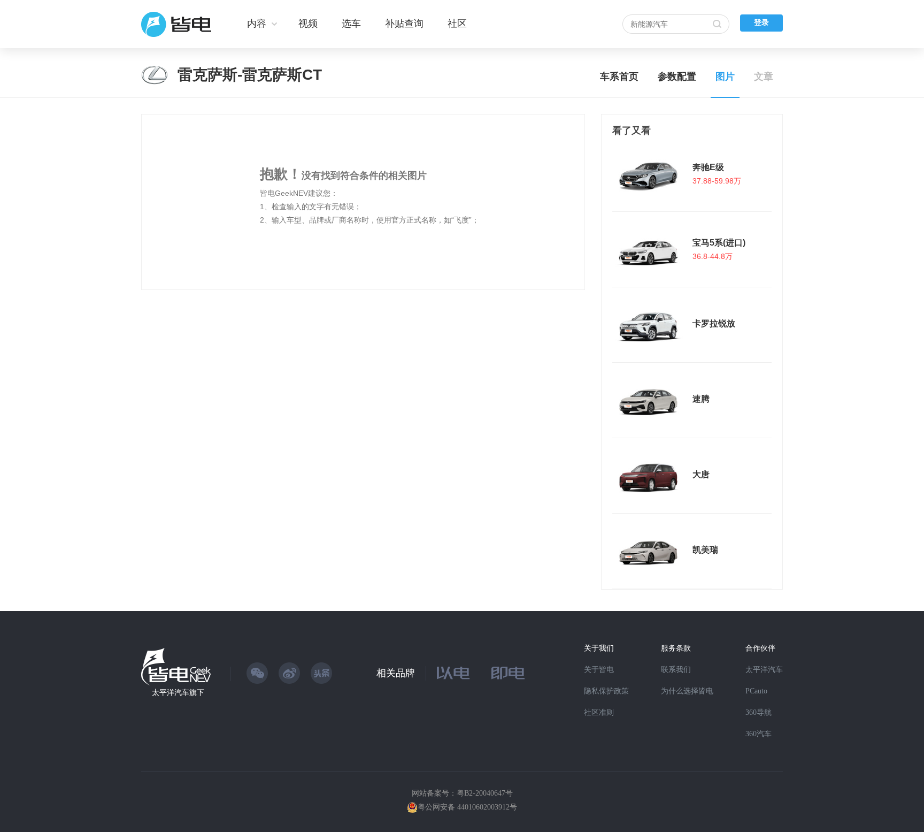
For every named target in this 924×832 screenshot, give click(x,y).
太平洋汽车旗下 (178, 693)
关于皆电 (599, 670)
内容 (256, 23)
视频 (308, 23)
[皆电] (176, 24)
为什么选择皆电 (687, 691)
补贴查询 (404, 23)
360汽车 (758, 734)
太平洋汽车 (764, 670)
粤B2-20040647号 (485, 793)
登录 (761, 23)
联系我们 (676, 670)
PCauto (756, 691)
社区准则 (599, 712)
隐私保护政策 (606, 691)
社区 (457, 23)
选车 (351, 23)
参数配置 (677, 76)
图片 (725, 76)
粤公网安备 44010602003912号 (467, 807)
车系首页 (619, 76)
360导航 (758, 712)
